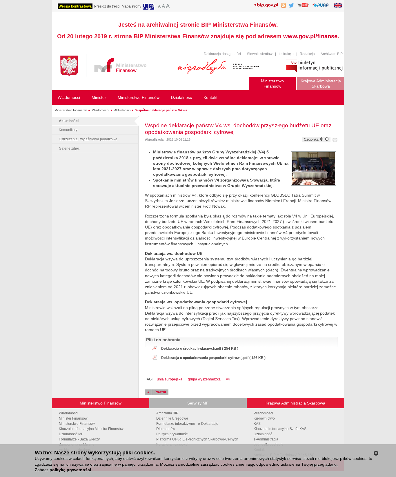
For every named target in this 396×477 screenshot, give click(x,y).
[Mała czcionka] (158, 7)
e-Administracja (266, 439)
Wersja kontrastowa (75, 6)
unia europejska (169, 379)
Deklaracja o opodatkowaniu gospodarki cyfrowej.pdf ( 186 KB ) (213, 358)
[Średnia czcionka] (163, 7)
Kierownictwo (264, 418)
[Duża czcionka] (169, 7)
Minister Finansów (73, 418)
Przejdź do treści (107, 6)
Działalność (263, 434)
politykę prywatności (70, 469)
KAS (257, 424)
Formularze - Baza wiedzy (79, 439)
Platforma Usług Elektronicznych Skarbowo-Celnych (197, 439)
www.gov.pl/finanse (310, 36)
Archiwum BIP (332, 54)
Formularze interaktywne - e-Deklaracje (187, 424)
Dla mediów (165, 429)
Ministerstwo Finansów (71, 110)
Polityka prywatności (172, 434)
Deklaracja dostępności (222, 54)
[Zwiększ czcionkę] (321, 139)
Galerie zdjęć (69, 148)
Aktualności (122, 110)
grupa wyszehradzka (204, 379)
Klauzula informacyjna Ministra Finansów (91, 429)
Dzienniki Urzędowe (172, 418)
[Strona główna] (116, 66)
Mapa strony (131, 6)
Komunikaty (68, 130)
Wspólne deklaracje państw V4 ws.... (162, 110)
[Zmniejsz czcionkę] (327, 139)
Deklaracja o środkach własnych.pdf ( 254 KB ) (199, 349)
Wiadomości (100, 110)
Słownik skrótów (260, 54)
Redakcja (307, 54)
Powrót (160, 392)
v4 (228, 379)
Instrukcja (286, 54)
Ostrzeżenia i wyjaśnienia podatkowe (88, 139)
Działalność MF (71, 434)
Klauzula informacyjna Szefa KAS (280, 429)
